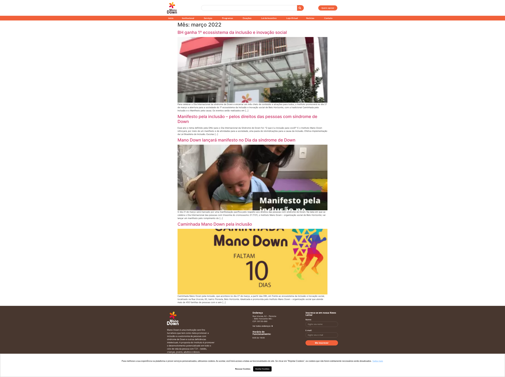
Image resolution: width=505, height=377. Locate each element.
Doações (247, 18)
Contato (328, 18)
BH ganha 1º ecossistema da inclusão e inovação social (232, 32)
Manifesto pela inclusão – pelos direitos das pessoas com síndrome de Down (247, 119)
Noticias (310, 18)
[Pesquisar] (300, 8)
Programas (227, 18)
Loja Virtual (292, 18)
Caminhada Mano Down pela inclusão (215, 224)
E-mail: (308, 330)
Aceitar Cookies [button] (262, 369)
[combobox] (249, 8)
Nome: (308, 320)
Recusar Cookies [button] (242, 369)
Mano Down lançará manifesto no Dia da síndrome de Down (236, 140)
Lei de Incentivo (269, 18)
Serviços (208, 18)
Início (170, 18)
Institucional (188, 18)
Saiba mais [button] (377, 361)
